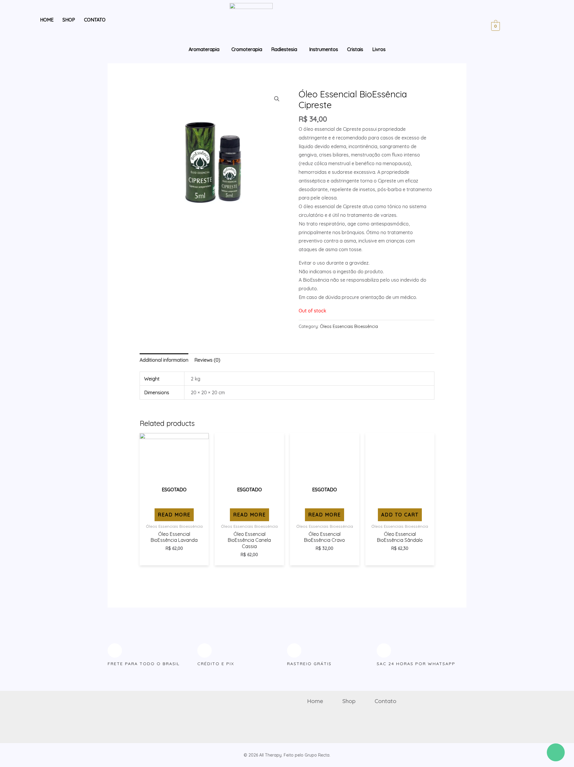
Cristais (355, 49)
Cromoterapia (246, 49)
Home (47, 20)
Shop (68, 20)
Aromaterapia (204, 49)
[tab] (164, 360)
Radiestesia (284, 49)
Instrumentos (323, 49)
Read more (174, 515)
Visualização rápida (174, 501)
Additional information (164, 360)
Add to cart (400, 515)
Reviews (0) (207, 360)
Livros (379, 49)
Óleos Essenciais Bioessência (349, 326)
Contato (95, 20)
